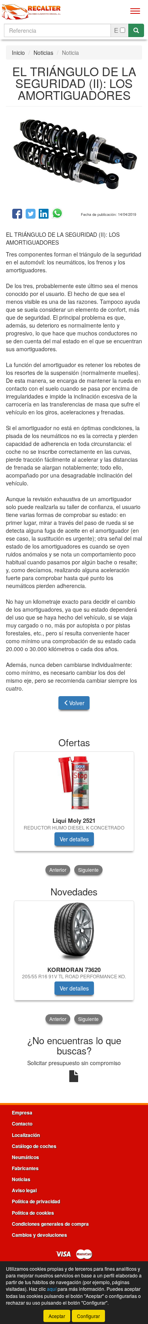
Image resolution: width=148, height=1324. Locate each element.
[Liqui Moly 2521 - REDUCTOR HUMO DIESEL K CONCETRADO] (74, 783)
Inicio (18, 52)
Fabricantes (25, 1168)
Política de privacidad (36, 1201)
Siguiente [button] (88, 869)
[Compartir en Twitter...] (30, 214)
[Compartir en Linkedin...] (44, 214)
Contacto (22, 1123)
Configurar (88, 1316)
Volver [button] (76, 703)
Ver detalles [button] (74, 839)
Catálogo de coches (34, 1146)
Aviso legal (24, 1190)
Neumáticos (25, 1157)
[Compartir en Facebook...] (17, 214)
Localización (26, 1135)
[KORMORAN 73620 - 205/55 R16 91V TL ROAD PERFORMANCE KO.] (74, 932)
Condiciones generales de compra (50, 1223)
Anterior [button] (57, 869)
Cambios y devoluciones (39, 1234)
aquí (51, 1288)
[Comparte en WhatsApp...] (57, 214)
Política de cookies (33, 1212)
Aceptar (57, 1316)
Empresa (22, 1112)
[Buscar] (136, 30)
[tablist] (74, 813)
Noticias (43, 52)
